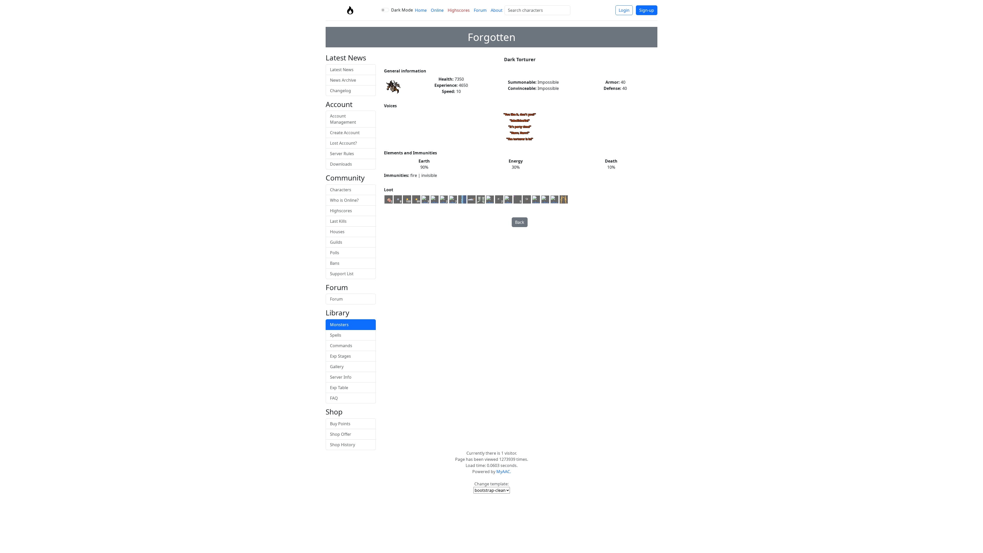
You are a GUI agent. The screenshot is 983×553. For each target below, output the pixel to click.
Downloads (341, 164)
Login (624, 10)
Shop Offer (340, 434)
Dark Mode (402, 10)
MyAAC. (503, 471)
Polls (334, 253)
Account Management (343, 119)
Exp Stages (340, 356)
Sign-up (646, 10)
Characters (340, 190)
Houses (337, 232)
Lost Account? (343, 143)
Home (421, 10)
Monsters (339, 324)
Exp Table (339, 387)
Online (437, 10)
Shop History (342, 445)
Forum (480, 10)
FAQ (334, 398)
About (497, 10)
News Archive (343, 80)
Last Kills (338, 221)
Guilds (336, 242)
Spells (335, 335)
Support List (342, 273)
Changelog (340, 90)
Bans (334, 263)
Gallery (337, 366)
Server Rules (342, 153)
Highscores (459, 10)
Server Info (340, 377)
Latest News (342, 69)
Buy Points (340, 424)
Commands (341, 345)
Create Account (345, 132)
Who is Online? (344, 200)
